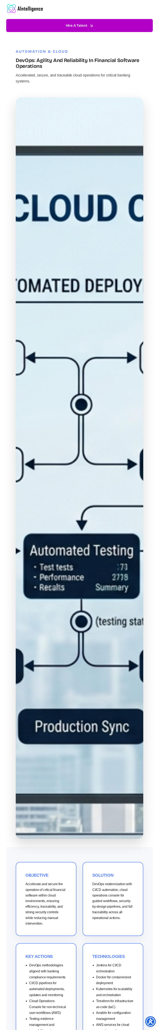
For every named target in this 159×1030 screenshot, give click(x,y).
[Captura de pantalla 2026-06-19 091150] (26, 5)
